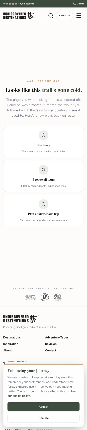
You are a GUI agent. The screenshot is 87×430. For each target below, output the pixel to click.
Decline (43, 418)
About (7, 350)
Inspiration (10, 344)
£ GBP (63, 15)
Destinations (12, 337)
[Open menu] (79, 15)
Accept (43, 406)
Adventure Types (57, 337)
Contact (50, 350)
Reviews (51, 344)
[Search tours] (50, 15)
